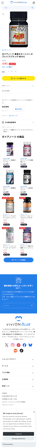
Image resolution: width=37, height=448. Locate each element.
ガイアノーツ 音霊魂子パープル (9, 161)
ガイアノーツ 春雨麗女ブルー (9, 189)
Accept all (18, 434)
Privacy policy (8, 444)
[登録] (32, 305)
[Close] (34, 411)
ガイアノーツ (6, 50)
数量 (3, 72)
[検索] (32, 7)
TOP (3, 127)
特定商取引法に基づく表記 (9, 399)
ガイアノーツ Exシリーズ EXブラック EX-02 (26, 217)
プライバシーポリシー (8, 405)
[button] (2, 3)
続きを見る (18, 109)
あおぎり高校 (6, 158)
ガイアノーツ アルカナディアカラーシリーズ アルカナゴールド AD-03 (9, 217)
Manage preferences (18, 438)
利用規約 (4, 393)
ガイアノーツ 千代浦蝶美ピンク (26, 161)
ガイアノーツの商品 (18, 260)
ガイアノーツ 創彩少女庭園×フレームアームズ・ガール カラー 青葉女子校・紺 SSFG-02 (27, 247)
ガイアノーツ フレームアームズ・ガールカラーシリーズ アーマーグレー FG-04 (9, 247)
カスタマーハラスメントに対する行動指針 (14, 402)
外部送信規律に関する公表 (9, 396)
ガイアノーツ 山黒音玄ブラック (26, 189)
